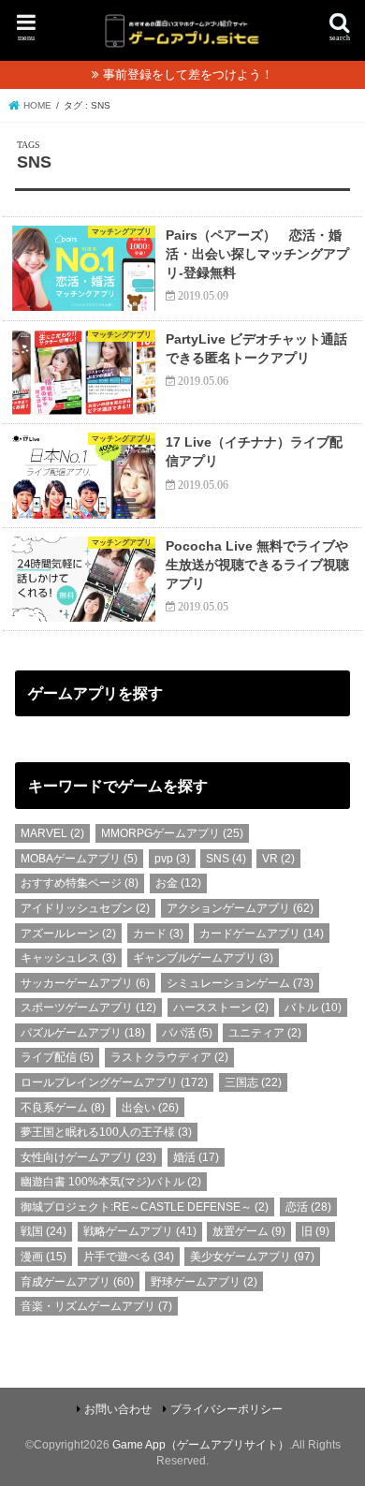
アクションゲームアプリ (240, 908)
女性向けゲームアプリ (88, 1157)
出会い (150, 1107)
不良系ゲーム (63, 1107)
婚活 (196, 1157)
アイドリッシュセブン (85, 908)
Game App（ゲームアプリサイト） (200, 1444)
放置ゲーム (248, 1231)
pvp (172, 858)
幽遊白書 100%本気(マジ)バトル (111, 1181)
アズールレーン (68, 933)
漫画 (43, 1256)
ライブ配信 (57, 1057)
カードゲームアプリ (261, 933)
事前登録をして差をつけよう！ (188, 74)
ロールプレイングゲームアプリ (114, 1082)
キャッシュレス (68, 957)
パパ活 (187, 1032)
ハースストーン (221, 1007)
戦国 (43, 1231)
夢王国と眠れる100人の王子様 (106, 1132)
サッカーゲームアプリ (85, 983)
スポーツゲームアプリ (88, 1007)
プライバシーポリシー (226, 1409)
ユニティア (264, 1032)
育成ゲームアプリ (77, 1281)
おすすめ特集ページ (80, 883)
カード (158, 933)
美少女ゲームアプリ (252, 1256)
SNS (226, 858)
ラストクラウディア (169, 1057)
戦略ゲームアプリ (140, 1231)
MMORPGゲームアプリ (172, 833)
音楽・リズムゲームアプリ (96, 1306)
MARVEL (52, 833)
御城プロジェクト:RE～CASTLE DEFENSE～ (145, 1207)
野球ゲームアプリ (204, 1281)
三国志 (253, 1082)
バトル (313, 1007)
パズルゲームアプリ (83, 1032)
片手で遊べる (128, 1256)
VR (278, 858)
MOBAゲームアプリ (79, 858)
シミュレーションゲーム (240, 983)
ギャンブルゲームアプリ (203, 957)
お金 (178, 883)
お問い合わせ (118, 1409)
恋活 (308, 1207)
